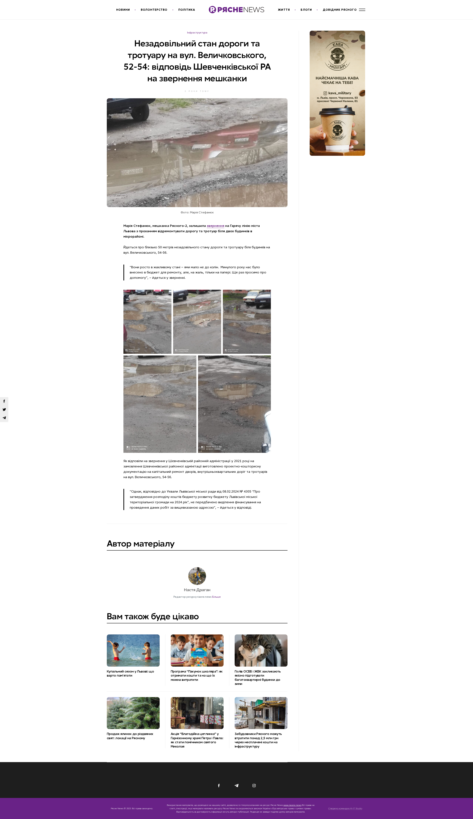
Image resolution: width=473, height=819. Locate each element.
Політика (186, 10)
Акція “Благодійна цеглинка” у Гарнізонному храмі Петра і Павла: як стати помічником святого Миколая (197, 740)
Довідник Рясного (340, 10)
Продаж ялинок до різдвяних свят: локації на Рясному (130, 736)
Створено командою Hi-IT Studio (345, 808)
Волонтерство (154, 10)
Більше (216, 596)
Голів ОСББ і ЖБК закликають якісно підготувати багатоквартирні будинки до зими (258, 677)
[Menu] (362, 10)
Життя (284, 10)
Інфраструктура (197, 32)
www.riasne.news (292, 805)
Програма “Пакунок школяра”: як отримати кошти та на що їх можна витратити (197, 675)
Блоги (306, 10)
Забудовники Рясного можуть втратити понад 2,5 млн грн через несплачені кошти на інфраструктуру (258, 740)
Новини (123, 10)
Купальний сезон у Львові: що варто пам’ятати (130, 673)
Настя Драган (197, 589)
